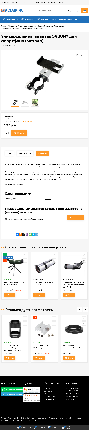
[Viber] (27, 234)
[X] (23, 234)
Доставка (48, 391)
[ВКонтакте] (17, 234)
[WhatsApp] (30, 234)
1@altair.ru (70, 399)
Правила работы (50, 397)
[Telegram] (36, 234)
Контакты (48, 388)
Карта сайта (49, 399)
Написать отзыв (76, 218)
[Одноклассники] (20, 234)
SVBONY (48, 199)
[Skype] (33, 234)
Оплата (47, 394)
